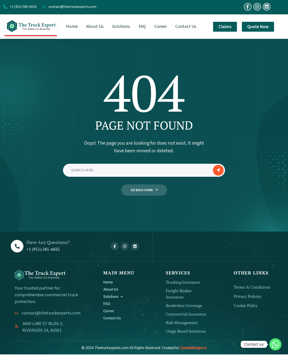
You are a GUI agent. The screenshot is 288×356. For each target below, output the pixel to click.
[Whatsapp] (275, 344)
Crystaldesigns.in (193, 348)
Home (108, 282)
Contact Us (112, 318)
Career (108, 311)
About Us (110, 289)
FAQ (106, 304)
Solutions (110, 296)
